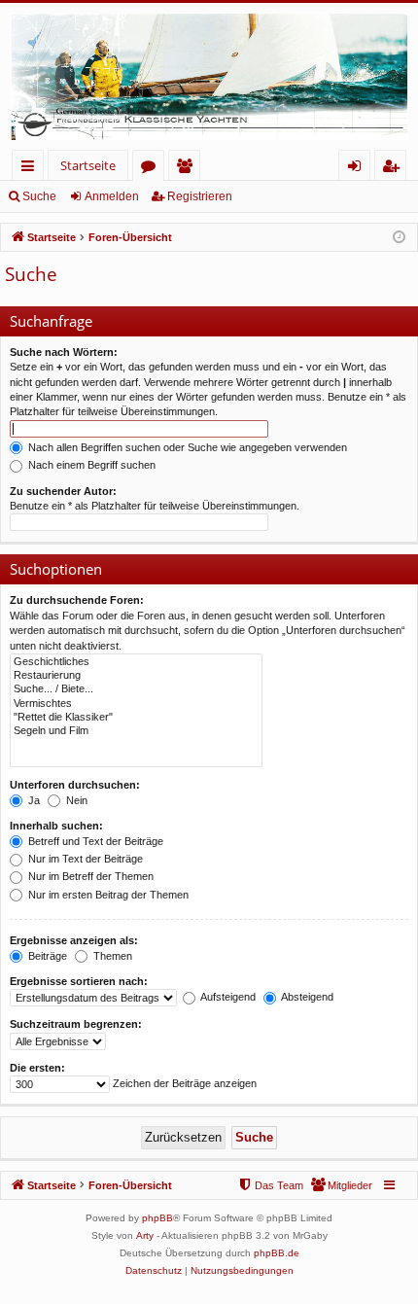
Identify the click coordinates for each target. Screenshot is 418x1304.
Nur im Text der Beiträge (84, 858)
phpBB (157, 1218)
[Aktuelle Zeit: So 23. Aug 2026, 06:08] (399, 238)
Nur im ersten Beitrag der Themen (107, 894)
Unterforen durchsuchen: (75, 785)
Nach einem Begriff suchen (90, 465)
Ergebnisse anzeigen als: (74, 940)
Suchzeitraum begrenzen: (76, 1024)
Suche (39, 196)
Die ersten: (37, 1068)
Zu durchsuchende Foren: (77, 600)
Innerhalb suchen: (56, 825)
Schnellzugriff (31, 169)
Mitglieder (188, 169)
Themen (111, 956)
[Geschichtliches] (136, 662)
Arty (145, 1235)
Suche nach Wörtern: (64, 352)
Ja (32, 800)
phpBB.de (276, 1253)
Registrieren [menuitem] (394, 169)
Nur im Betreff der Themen (89, 876)
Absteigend (306, 997)
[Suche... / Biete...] (136, 689)
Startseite (88, 165)
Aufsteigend (227, 997)
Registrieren (199, 196)
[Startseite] (209, 76)
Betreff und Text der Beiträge (94, 841)
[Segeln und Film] (136, 731)
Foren (152, 169)
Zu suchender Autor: (63, 491)
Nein (75, 800)
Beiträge (46, 956)
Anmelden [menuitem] (358, 169)
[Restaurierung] (136, 676)
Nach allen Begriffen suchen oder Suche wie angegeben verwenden (186, 447)
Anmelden (112, 196)
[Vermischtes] (136, 704)
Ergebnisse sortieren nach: (79, 981)
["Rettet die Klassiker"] (136, 717)
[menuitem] (341, 1185)
